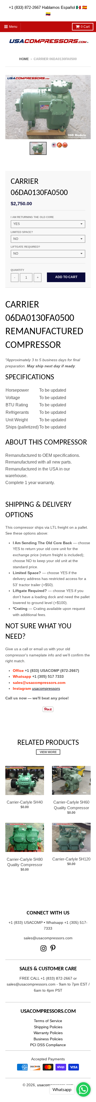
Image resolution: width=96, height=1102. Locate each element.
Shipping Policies (48, 1027)
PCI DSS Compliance (48, 1045)
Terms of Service (48, 1021)
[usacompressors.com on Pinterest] (52, 948)
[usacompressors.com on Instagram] (44, 948)
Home (24, 59)
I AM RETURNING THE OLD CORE (32, 217)
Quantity (17, 269)
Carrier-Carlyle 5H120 (71, 859)
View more (48, 752)
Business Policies (48, 1039)
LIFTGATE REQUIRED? (25, 246)
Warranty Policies (48, 1033)
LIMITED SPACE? (22, 232)
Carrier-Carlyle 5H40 (25, 802)
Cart (85, 27)
